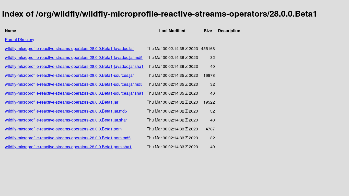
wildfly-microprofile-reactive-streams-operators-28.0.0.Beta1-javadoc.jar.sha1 (74, 66)
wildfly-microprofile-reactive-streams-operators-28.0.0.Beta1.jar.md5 (66, 111)
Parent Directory (19, 39)
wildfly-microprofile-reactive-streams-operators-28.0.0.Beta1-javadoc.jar (69, 48)
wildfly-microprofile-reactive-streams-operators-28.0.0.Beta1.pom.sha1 (68, 147)
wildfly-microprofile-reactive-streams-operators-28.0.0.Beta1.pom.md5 (68, 138)
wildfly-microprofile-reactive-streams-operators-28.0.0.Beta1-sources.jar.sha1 (74, 93)
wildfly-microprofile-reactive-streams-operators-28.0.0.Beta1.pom (63, 129)
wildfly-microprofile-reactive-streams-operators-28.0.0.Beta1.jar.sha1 (66, 120)
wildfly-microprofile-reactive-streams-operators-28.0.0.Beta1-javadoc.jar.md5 (74, 57)
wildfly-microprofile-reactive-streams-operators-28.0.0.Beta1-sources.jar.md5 (74, 84)
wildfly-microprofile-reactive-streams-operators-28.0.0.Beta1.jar (61, 102)
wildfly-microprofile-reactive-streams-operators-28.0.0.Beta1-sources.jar (69, 75)
